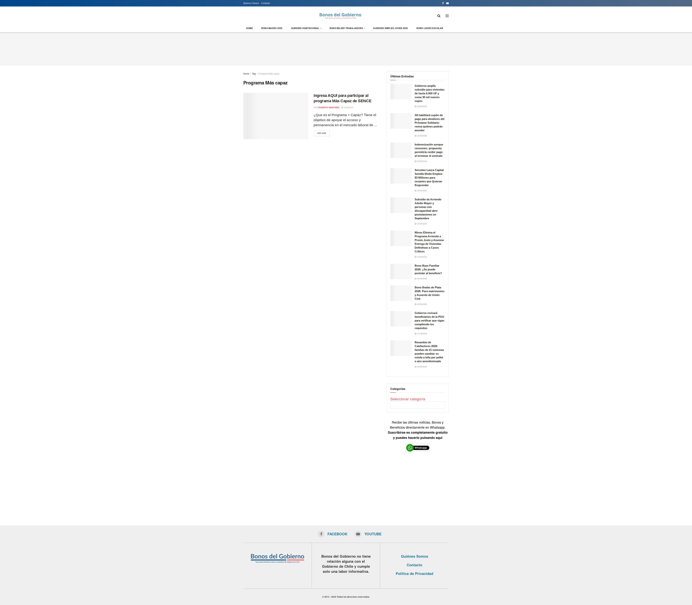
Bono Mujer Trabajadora (346, 28)
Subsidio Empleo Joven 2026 (390, 28)
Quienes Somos (251, 3)
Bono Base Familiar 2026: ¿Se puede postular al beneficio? (428, 269)
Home (249, 28)
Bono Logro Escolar (429, 28)
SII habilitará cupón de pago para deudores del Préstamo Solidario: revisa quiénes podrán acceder (429, 123)
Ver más (321, 133)
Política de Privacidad (414, 573)
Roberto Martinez (328, 107)
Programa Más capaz (269, 73)
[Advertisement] (346, 48)
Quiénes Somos (414, 556)
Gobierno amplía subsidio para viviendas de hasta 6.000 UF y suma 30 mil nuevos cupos (429, 93)
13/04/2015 (348, 107)
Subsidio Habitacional (305, 28)
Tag (254, 73)
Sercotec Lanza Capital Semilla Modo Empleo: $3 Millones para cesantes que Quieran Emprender (429, 177)
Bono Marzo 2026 (272, 28)
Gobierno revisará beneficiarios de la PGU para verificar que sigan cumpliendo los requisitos (429, 320)
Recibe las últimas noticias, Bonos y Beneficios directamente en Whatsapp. (418, 430)
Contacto (265, 3)
